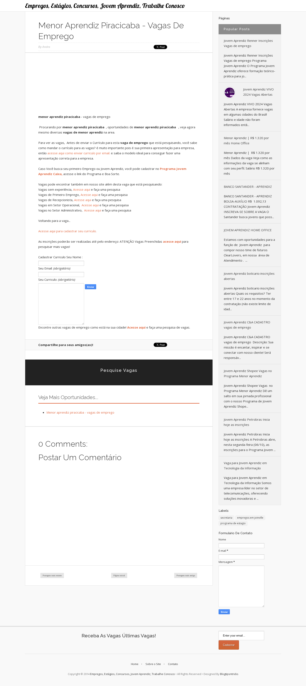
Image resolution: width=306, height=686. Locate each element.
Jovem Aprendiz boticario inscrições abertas (249, 276)
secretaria (226, 517)
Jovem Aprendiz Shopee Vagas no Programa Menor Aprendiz (248, 373)
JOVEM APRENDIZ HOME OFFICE (248, 230)
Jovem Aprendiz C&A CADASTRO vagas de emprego (247, 324)
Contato (173, 664)
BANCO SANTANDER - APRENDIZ (248, 186)
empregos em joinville (250, 517)
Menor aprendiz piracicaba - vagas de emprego (80, 412)
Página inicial (119, 575)
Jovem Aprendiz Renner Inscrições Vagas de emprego (248, 43)
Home (134, 664)
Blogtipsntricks (229, 674)
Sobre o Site (153, 664)
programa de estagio (233, 523)
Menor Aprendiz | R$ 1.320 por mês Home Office (246, 140)
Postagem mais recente (52, 575)
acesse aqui (172, 241)
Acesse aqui (81, 189)
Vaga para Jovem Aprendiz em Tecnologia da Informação (245, 465)
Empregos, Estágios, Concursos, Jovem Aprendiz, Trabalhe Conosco (105, 6)
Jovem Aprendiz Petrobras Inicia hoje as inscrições (247, 422)
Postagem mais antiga (186, 575)
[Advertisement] (118, 85)
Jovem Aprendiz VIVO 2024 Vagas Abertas (258, 91)
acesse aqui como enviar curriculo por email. (78, 153)
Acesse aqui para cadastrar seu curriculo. (67, 231)
